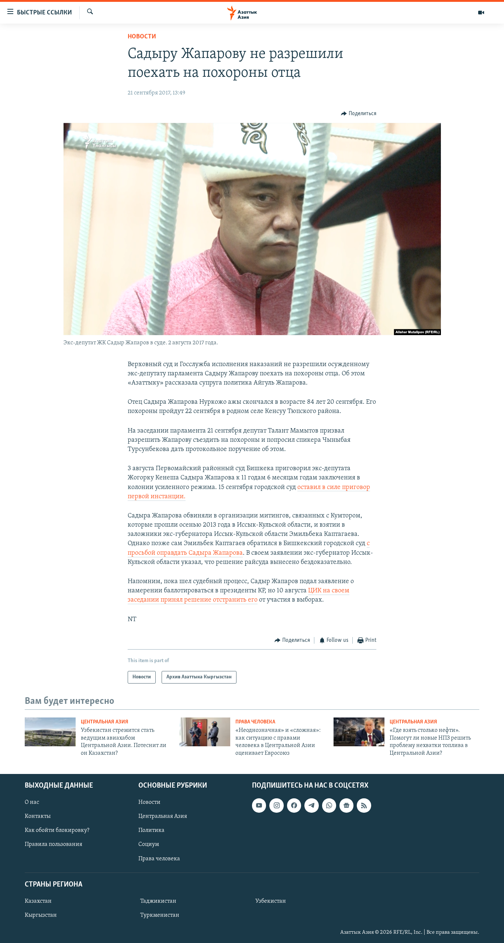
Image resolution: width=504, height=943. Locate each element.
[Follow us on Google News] (346, 805)
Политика (151, 830)
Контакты (38, 816)
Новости (142, 37)
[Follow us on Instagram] (276, 805)
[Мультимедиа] (481, 12)
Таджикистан (158, 901)
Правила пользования (53, 844)
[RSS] (364, 805)
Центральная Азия (104, 722)
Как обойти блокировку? (57, 830)
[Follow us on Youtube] (259, 805)
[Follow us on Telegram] (311, 805)
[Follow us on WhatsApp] (329, 805)
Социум (148, 844)
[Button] (358, 113)
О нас (32, 802)
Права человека (255, 722)
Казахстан (38, 901)
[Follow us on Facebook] (294, 805)
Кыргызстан (41, 915)
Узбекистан (270, 901)
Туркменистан (159, 915)
